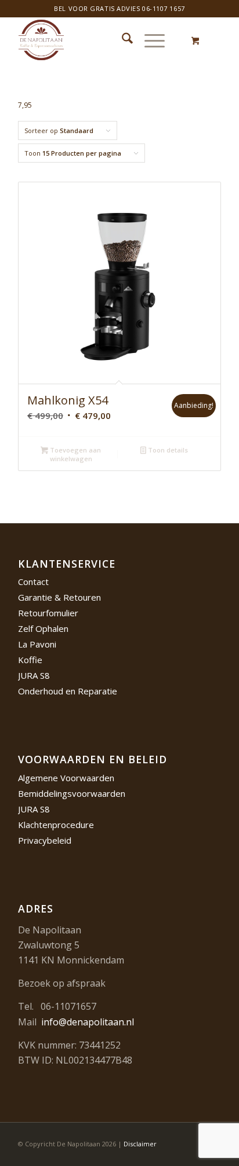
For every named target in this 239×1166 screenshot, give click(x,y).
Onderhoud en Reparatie (67, 691)
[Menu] (149, 40)
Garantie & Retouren (59, 597)
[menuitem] (121, 40)
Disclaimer (140, 1143)
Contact (33, 581)
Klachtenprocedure (56, 824)
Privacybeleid (44, 840)
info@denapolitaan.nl (87, 1022)
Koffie (30, 659)
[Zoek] (121, 40)
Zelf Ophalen (43, 628)
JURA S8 (34, 675)
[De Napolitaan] (99, 40)
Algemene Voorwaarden (66, 778)
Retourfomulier (48, 613)
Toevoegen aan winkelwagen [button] (74, 454)
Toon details (167, 450)
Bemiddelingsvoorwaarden (71, 793)
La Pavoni (37, 644)
